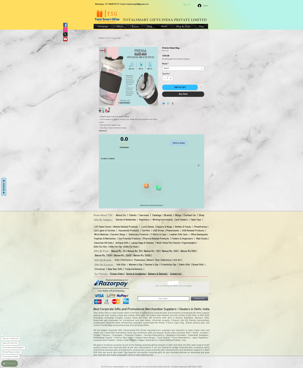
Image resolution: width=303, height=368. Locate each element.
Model (165, 64)
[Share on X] (172, 103)
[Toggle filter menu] (198, 165)
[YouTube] (65, 39)
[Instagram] (65, 30)
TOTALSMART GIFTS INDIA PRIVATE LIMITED (165, 19)
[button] (187, 5)
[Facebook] (65, 25)
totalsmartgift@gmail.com (137, 4)
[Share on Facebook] (163, 103)
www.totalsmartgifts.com (118, 367)
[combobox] (183, 68)
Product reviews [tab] (108, 158)
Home (101, 38)
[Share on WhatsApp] (168, 103)
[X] (65, 34)
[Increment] (171, 78)
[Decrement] (164, 78)
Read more (103, 131)
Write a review (179, 143)
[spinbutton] (167, 78)
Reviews (3, 187)
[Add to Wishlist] (201, 87)
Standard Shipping (183, 59)
